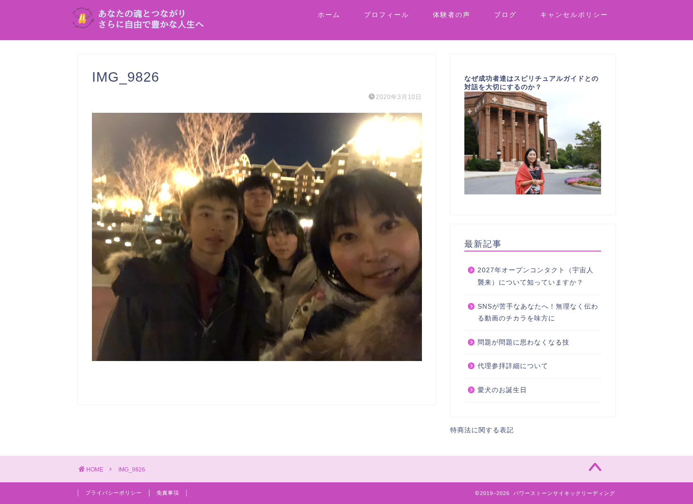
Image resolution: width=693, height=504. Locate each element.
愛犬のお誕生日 (502, 390)
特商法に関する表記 (482, 430)
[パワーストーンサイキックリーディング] (167, 26)
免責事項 (168, 493)
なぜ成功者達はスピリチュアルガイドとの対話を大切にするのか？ (531, 83)
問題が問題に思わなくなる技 (523, 342)
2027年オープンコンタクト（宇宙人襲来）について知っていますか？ (536, 276)
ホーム (329, 14)
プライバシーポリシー (113, 493)
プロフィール (386, 14)
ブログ (505, 14)
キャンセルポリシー (574, 14)
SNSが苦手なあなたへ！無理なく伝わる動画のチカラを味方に (538, 312)
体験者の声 (451, 14)
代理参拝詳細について (513, 366)
